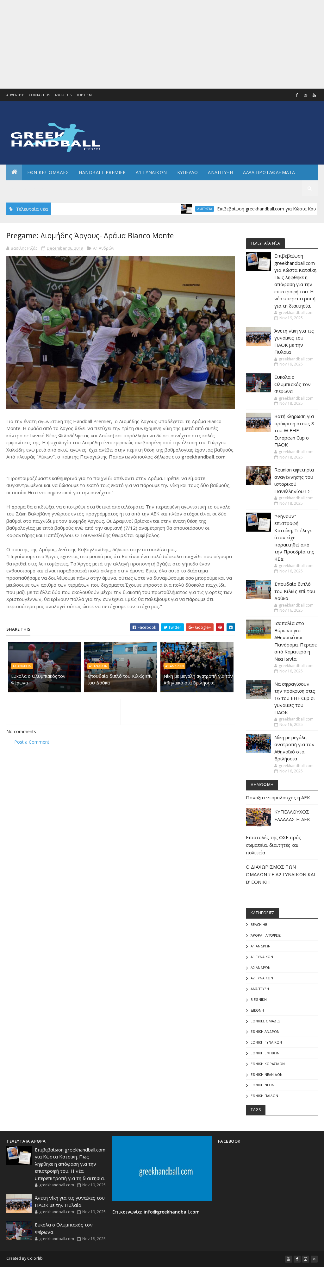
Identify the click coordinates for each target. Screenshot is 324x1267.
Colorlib (34, 1258)
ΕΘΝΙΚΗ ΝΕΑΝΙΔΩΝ (267, 1074)
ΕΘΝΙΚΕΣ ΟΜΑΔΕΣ (48, 172)
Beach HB (259, 924)
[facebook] (297, 95)
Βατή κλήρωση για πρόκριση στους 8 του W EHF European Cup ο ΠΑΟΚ (294, 430)
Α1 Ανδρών (103, 248)
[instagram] (305, 95)
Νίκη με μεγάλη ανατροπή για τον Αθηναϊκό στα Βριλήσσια (198, 679)
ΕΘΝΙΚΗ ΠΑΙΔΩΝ (264, 1095)
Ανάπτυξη (260, 988)
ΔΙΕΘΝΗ (257, 1010)
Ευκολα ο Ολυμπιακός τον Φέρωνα (38, 679)
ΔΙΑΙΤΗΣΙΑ (178, 209)
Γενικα (63, 188)
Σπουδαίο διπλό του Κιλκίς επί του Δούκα (119, 679)
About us (63, 95)
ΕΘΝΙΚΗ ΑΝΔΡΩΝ (265, 1031)
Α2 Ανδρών (261, 967)
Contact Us (39, 95)
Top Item (84, 95)
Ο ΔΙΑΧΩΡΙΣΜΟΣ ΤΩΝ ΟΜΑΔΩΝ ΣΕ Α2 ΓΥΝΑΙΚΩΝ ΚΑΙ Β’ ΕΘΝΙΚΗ (280, 874)
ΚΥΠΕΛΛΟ (187, 172)
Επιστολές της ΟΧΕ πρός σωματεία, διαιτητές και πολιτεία (273, 845)
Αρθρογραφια (28, 188)
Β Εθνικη (259, 999)
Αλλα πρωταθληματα (269, 172)
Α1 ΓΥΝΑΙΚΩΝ (151, 172)
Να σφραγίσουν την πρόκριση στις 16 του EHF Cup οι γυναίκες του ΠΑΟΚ (294, 698)
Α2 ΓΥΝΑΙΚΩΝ (262, 978)
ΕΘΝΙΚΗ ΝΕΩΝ (262, 1085)
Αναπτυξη (220, 172)
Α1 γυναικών (262, 956)
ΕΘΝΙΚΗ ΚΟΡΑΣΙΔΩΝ (268, 1063)
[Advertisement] (162, 44)
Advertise (15, 95)
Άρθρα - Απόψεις (266, 935)
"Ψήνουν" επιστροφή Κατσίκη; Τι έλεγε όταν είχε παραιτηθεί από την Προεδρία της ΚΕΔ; (294, 537)
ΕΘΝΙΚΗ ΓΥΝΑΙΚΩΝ (266, 1042)
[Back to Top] (314, 1259)
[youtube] (314, 95)
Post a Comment (31, 742)
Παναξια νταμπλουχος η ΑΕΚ (278, 797)
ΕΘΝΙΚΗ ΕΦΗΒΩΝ (265, 1053)
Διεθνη (90, 188)
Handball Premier (102, 172)
